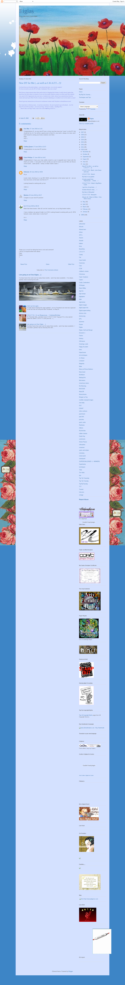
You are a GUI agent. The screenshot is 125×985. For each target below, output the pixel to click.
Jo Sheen (81, 358)
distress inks (82, 313)
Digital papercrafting (84, 310)
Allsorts (81, 226)
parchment (82, 414)
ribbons (81, 428)
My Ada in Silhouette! (88, 192)
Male (80, 366)
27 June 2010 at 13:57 (39, 146)
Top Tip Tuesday (84, 481)
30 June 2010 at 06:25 (32, 206)
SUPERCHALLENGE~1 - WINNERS (89, 461)
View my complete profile (86, 123)
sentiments (82, 439)
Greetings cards (83, 344)
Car (80, 257)
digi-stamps (82, 293)
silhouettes (82, 444)
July (84, 161)
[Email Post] (32, 118)
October (85, 154)
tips (80, 475)
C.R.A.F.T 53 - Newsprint (89, 194)
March (85, 206)
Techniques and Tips (85, 97)
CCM (80, 268)
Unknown (26, 172)
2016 (82, 134)
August (85, 159)
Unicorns (81, 492)
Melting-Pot (82, 377)
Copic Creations (83, 277)
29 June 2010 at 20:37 (35, 195)
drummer (81, 321)
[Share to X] (40, 118)
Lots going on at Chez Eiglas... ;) (30, 275)
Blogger (70, 971)
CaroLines (82, 263)
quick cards (82, 422)
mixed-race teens (84, 383)
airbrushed (82, 224)
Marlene (26, 195)
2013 (82, 142)
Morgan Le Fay (83, 397)
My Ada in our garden (88, 176)
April (84, 204)
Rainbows (82, 425)
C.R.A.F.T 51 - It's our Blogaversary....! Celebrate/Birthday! (43, 315)
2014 (82, 139)
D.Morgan (82, 285)
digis (80, 299)
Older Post (71, 264)
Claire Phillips (28, 157)
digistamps (82, 302)
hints (80, 349)
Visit (86, 775)
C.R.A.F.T (82, 251)
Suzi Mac (26, 128)
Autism (81, 238)
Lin (25, 206)
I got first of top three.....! (89, 187)
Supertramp (82, 464)
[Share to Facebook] (42, 118)
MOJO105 (82, 388)
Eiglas (26, 11)
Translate (92, 109)
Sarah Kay (82, 436)
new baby (81, 402)
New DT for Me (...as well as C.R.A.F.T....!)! (90, 167)
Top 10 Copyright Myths (86, 715)
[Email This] (36, 118)
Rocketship (82, 430)
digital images (83, 305)
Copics (81, 279)
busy (80, 246)
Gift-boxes (82, 341)
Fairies (81, 335)
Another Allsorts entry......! (89, 189)
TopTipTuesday (83, 484)
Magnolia (81, 363)
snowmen (81, 447)
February (85, 209)
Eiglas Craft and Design (85, 330)
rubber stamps (83, 433)
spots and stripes (84, 450)
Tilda (80, 470)
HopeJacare (82, 352)
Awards (81, 240)
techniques (82, 467)
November (86, 151)
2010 (82, 149)
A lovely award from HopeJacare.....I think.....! (90, 180)
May (84, 201)
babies (81, 243)
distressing (82, 316)
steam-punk (82, 456)
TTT (80, 486)
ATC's (80, 235)
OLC (80, 405)
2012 (82, 144)
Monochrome (82, 394)
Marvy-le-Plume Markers (86, 369)
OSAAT (81, 408)
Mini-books (82, 380)
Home (47, 264)
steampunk (82, 458)
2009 (82, 215)
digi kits (81, 291)
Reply (25, 141)
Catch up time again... (33, 306)
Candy (81, 254)
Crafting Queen (28, 146)
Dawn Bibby (82, 288)
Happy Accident (83, 346)
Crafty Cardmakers (84, 282)
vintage (81, 495)
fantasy (81, 338)
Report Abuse (83, 499)
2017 (82, 132)
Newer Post (24, 264)
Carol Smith (82, 260)
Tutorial (81, 489)
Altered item (82, 229)
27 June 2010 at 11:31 (36, 128)
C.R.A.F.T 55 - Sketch (88, 174)
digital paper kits (83, 307)
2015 (82, 137)
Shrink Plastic (83, 442)
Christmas (82, 274)
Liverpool (81, 360)
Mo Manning (82, 386)
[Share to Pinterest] (44, 118)
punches (81, 419)
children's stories (84, 271)
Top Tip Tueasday (84, 478)
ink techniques (83, 355)
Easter (81, 324)
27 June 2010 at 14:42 (39, 157)
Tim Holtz (82, 472)
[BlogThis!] (38, 118)
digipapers (82, 296)
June (84, 164)
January (85, 211)
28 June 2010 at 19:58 (36, 172)
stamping (81, 453)
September (86, 156)
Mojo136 (81, 391)
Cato (80, 265)
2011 (82, 147)
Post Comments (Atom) (51, 270)
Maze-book (82, 372)
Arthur (81, 232)
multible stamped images (86, 400)
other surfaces (83, 411)
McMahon (82, 374)
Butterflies (82, 249)
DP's (80, 319)
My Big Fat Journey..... (85, 94)
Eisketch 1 (82, 333)
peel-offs (81, 416)
